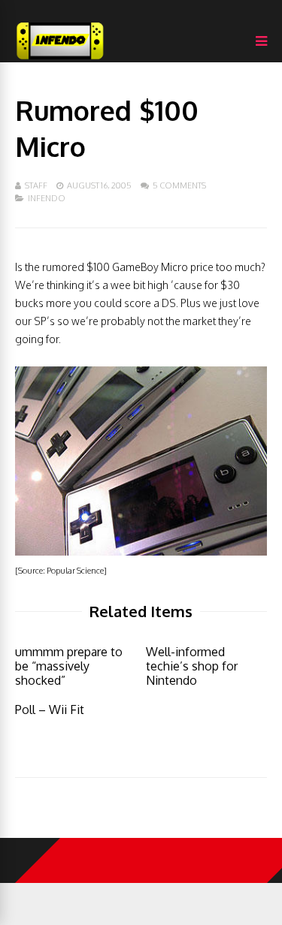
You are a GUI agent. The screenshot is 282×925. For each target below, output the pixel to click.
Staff (36, 185)
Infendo (46, 198)
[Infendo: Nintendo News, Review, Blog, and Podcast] (60, 59)
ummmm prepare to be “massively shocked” (69, 666)
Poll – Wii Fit (49, 709)
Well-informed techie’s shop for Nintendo (192, 666)
